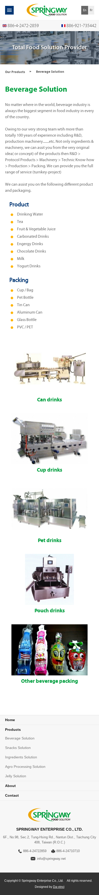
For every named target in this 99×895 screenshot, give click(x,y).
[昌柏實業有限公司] (47, 10)
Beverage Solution (20, 738)
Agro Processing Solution (25, 767)
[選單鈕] (9, 10)
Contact (12, 795)
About (10, 786)
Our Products (15, 72)
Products (13, 729)
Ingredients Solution (21, 757)
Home (10, 720)
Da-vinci (58, 887)
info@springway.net (51, 859)
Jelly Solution (15, 776)
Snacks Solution (18, 748)
